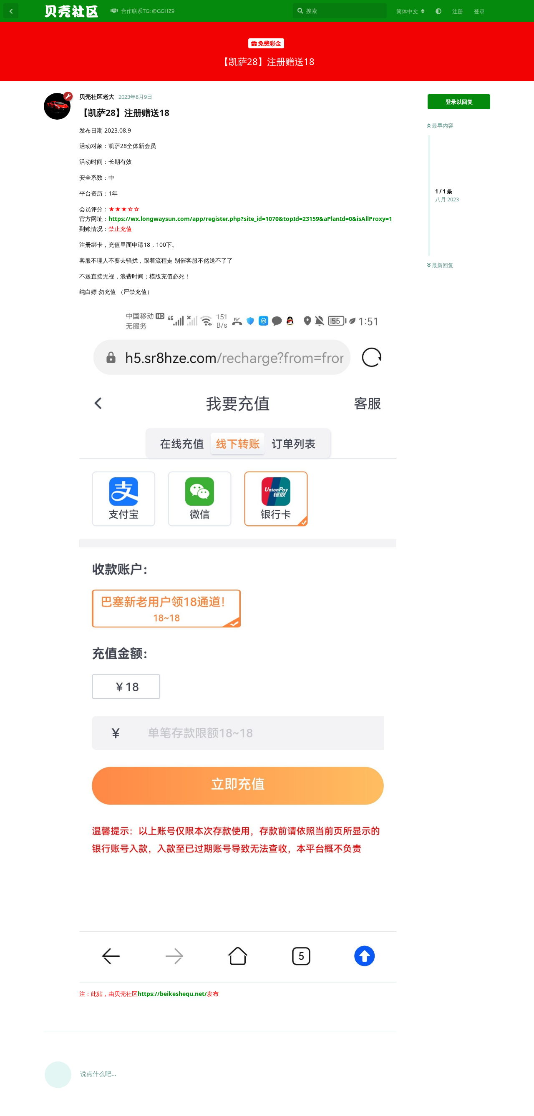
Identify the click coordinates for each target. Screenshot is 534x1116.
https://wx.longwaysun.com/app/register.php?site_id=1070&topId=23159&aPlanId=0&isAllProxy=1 (250, 219)
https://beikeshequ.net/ (172, 994)
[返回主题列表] (10, 10)
